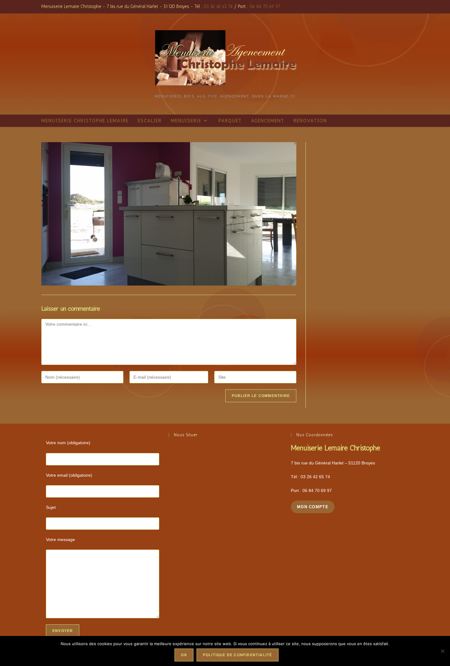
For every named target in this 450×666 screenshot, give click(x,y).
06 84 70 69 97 (264, 6)
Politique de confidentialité (237, 655)
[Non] (442, 651)
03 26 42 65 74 (218, 6)
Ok (184, 655)
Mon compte (312, 507)
